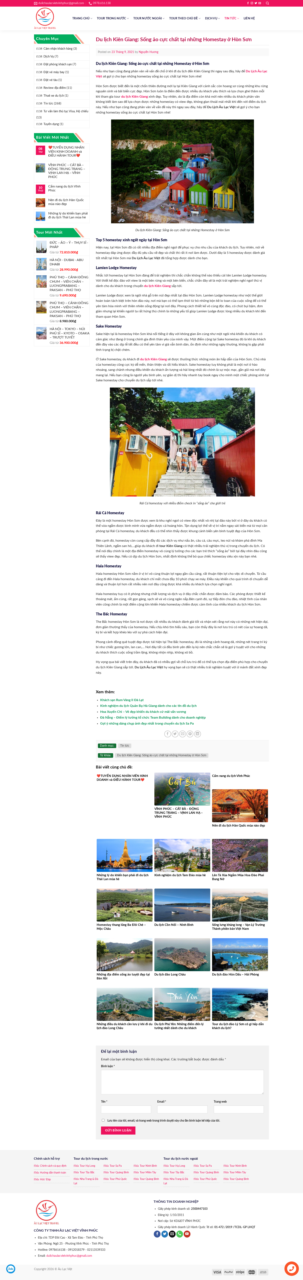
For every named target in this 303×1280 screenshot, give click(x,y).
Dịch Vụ (211, 18)
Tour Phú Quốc (118, 1179)
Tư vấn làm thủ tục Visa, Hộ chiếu (65, 111)
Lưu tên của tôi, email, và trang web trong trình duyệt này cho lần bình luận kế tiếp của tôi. (163, 1120)
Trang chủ (81, 18)
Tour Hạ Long (87, 1166)
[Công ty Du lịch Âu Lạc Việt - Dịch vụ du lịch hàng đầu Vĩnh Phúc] (50, 18)
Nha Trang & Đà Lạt (86, 1181)
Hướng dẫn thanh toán (53, 1172)
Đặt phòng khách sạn (57, 64)
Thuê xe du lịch (53, 95)
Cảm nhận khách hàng (58, 48)
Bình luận (108, 1066)
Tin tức (230, 18)
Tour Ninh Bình (148, 1166)
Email (161, 1101)
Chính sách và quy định (53, 1166)
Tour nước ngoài (147, 18)
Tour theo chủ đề (183, 18)
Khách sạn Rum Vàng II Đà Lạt (122, 700)
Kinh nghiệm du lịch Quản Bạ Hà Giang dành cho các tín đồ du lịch (148, 705)
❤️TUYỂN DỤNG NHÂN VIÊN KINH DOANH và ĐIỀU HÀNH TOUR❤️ (66, 151)
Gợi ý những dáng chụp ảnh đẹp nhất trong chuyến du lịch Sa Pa (147, 723)
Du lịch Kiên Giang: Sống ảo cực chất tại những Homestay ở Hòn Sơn (161, 755)
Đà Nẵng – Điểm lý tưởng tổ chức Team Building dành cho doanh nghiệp (153, 717)
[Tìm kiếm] (267, 3)
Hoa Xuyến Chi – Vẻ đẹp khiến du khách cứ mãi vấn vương (143, 711)
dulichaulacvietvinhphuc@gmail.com (69, 1255)
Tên (104, 1101)
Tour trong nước (111, 18)
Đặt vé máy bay (54, 72)
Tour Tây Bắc (87, 1172)
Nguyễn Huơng (148, 52)
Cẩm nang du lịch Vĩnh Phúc (64, 188)
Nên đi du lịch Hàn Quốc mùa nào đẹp (66, 202)
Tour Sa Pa (116, 1166)
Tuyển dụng (51, 124)
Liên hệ (249, 18)
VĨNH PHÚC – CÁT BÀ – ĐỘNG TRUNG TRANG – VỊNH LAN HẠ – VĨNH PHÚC (66, 171)
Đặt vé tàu (50, 80)
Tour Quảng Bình (119, 1172)
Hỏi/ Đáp (45, 1179)
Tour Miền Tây (148, 1172)
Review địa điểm (54, 87)
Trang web (220, 1101)
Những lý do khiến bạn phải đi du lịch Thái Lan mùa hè (68, 215)
